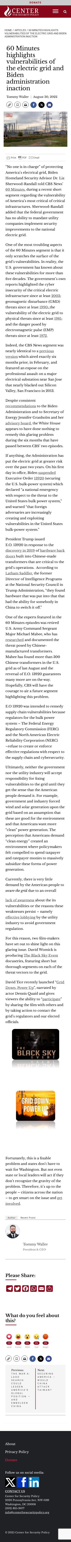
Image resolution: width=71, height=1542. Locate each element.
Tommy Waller (17, 97)
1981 (57, 319)
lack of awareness (19, 900)
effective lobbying (20, 917)
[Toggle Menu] (55, 11)
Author (11, 1218)
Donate (11, 1460)
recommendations (20, 406)
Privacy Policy (17, 1452)
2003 (55, 296)
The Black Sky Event (41, 955)
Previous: (20, 1388)
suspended (47, 473)
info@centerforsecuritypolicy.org (27, 1512)
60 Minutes (15, 190)
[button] (9, 105)
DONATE (35, 2)
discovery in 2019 (20, 551)
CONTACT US (15, 1491)
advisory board (18, 423)
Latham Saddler (18, 573)
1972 (43, 336)
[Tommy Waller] (13, 1231)
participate (51, 999)
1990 (44, 307)
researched (14, 640)
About (10, 1444)
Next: (46, 1380)
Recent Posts (28, 1218)
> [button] (65, 11)
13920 (39, 478)
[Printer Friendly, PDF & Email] (23, 157)
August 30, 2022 (45, 97)
